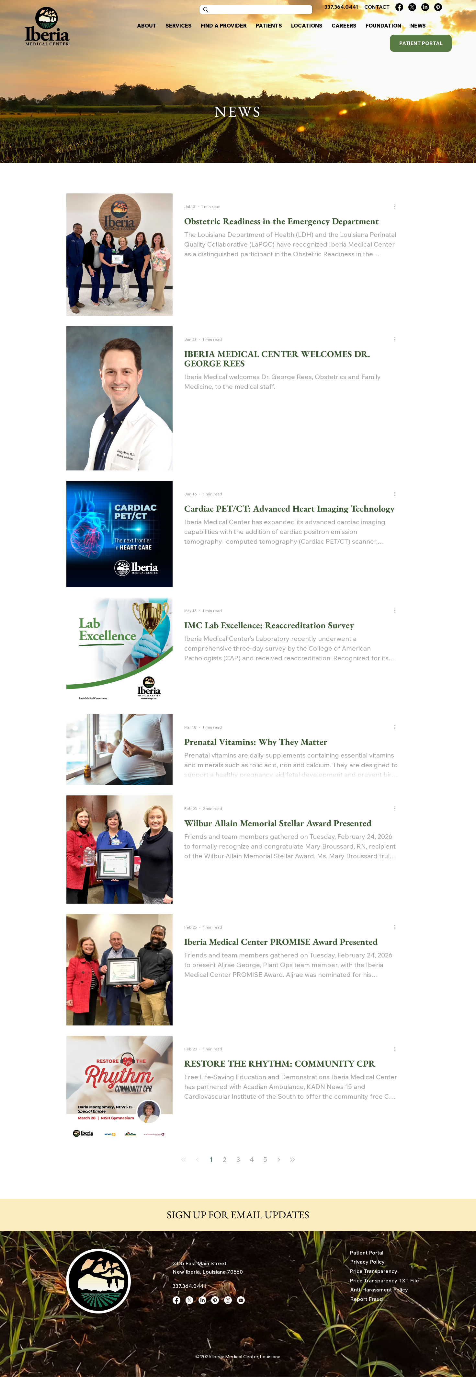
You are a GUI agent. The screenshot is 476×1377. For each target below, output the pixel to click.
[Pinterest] (438, 7)
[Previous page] (197, 1159)
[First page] (183, 1159)
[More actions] (397, 207)
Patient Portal (366, 1252)
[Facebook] (399, 7)
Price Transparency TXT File (384, 1280)
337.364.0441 (189, 1286)
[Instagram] (228, 1300)
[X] (412, 7)
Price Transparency (373, 1271)
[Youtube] (241, 1300)
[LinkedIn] (425, 7)
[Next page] (279, 1159)
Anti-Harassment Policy (379, 1289)
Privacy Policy (367, 1261)
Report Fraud (366, 1299)
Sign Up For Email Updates (238, 1214)
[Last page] (292, 1159)
